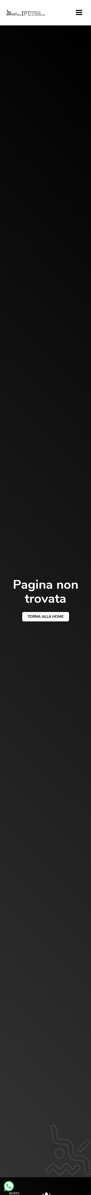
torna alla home (46, 616)
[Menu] (79, 12)
